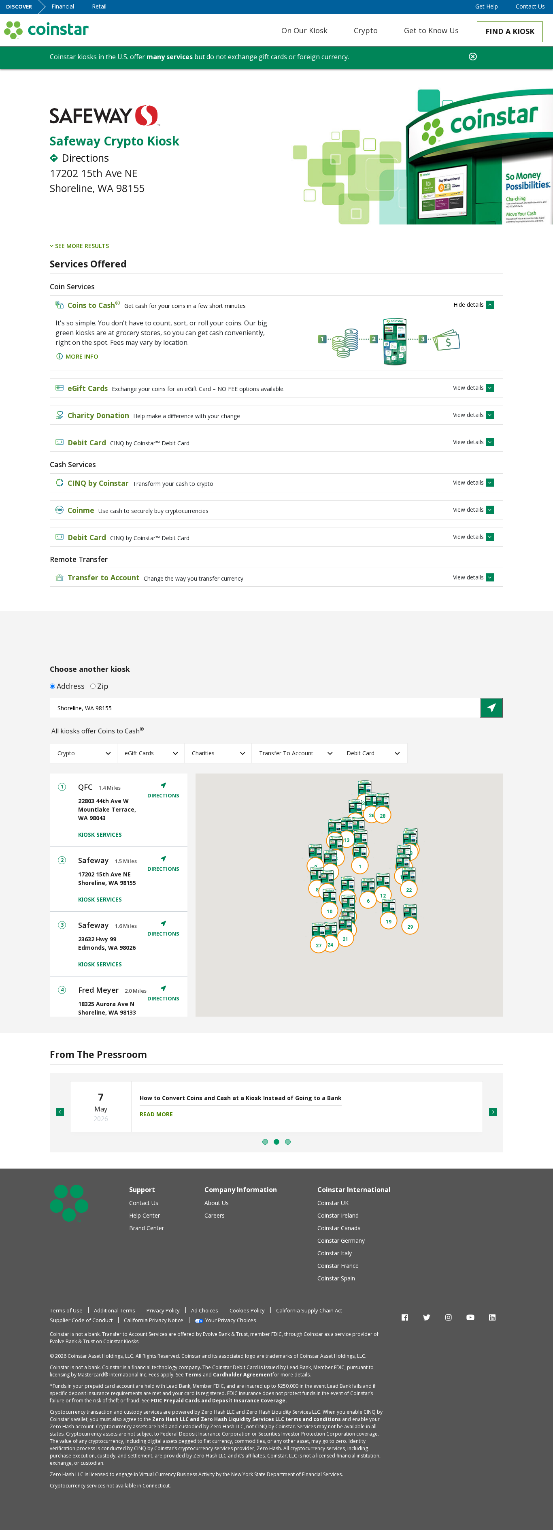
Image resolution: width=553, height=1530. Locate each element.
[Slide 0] (265, 1142)
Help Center (144, 1215)
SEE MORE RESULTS (81, 246)
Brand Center (146, 1228)
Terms (193, 1374)
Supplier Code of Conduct (81, 1320)
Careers (214, 1215)
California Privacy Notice (153, 1320)
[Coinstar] (46, 30)
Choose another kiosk (90, 669)
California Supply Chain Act (309, 1310)
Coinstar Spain (336, 1278)
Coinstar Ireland (338, 1215)
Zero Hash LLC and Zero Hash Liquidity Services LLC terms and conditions (246, 1419)
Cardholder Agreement (242, 1374)
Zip (102, 686)
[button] (360, 859)
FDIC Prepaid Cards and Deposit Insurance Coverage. (219, 1400)
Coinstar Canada (339, 1228)
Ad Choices (204, 1310)
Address (71, 686)
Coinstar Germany (341, 1240)
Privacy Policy (163, 1310)
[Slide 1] (276, 1142)
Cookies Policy (247, 1310)
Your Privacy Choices (230, 1320)
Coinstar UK (333, 1203)
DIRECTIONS (163, 795)
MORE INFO (82, 356)
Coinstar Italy (334, 1253)
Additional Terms (114, 1310)
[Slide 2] (288, 1142)
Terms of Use (66, 1310)
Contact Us (143, 1203)
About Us (216, 1203)
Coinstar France (338, 1265)
